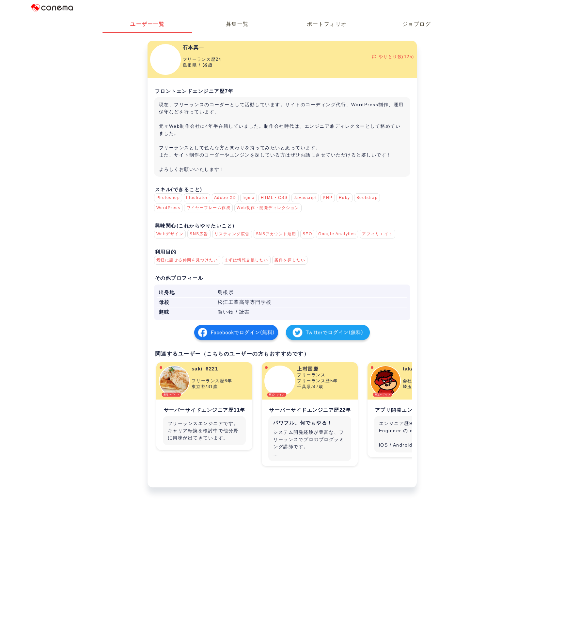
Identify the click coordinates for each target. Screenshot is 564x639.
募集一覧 (237, 24)
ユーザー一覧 (147, 24)
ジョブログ (416, 24)
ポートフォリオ (327, 24)
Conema (52, 8)
